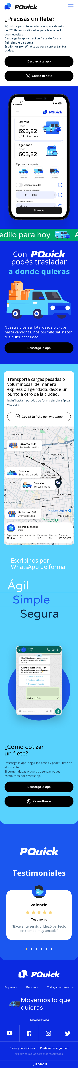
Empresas (11, 987)
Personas (32, 987)
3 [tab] (36, 949)
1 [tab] (26, 949)
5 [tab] (46, 949)
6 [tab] (51, 949)
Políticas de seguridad (54, 1048)
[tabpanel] (39, 915)
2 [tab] (31, 949)
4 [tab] (41, 949)
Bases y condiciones (22, 1048)
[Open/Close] (70, 6)
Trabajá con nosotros (60, 987)
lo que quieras (39, 271)
